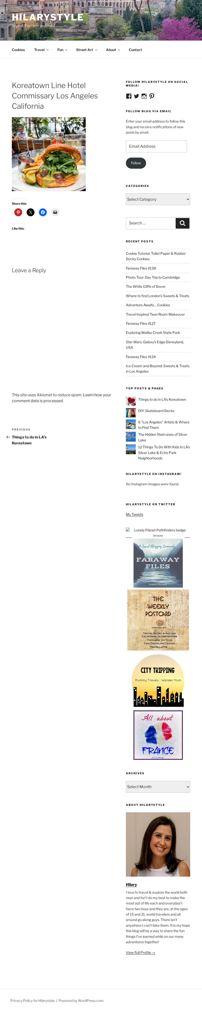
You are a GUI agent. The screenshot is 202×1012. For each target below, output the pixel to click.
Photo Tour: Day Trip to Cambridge (153, 277)
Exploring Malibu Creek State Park (153, 332)
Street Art (84, 50)
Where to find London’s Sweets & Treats (157, 296)
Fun (60, 50)
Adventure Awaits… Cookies (148, 305)
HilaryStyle (48, 17)
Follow (136, 163)
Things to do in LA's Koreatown (162, 399)
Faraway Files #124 (141, 357)
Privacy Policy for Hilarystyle (32, 1000)
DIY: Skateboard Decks (156, 411)
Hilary (131, 884)
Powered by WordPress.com (81, 1000)
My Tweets (134, 514)
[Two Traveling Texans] (158, 650)
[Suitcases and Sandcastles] (158, 586)
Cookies (18, 50)
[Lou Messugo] (158, 758)
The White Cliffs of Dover (146, 286)
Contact (135, 50)
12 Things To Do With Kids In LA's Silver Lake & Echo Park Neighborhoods (164, 452)
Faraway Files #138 (141, 268)
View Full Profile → (140, 952)
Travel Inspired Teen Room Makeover (155, 314)
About (111, 50)
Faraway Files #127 (140, 323)
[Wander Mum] (158, 707)
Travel (39, 50)
